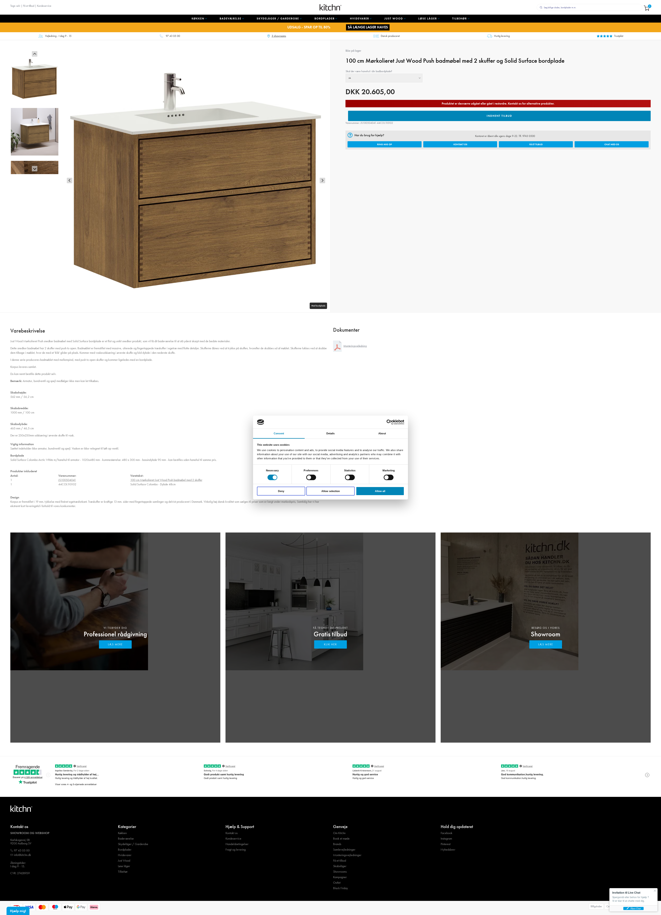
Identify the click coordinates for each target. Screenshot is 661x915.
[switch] (311, 477)
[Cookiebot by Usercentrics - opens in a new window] (389, 422)
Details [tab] (330, 433)
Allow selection (330, 491)
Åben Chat (635, 908)
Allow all (380, 491)
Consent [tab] (279, 433)
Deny (281, 491)
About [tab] (382, 433)
